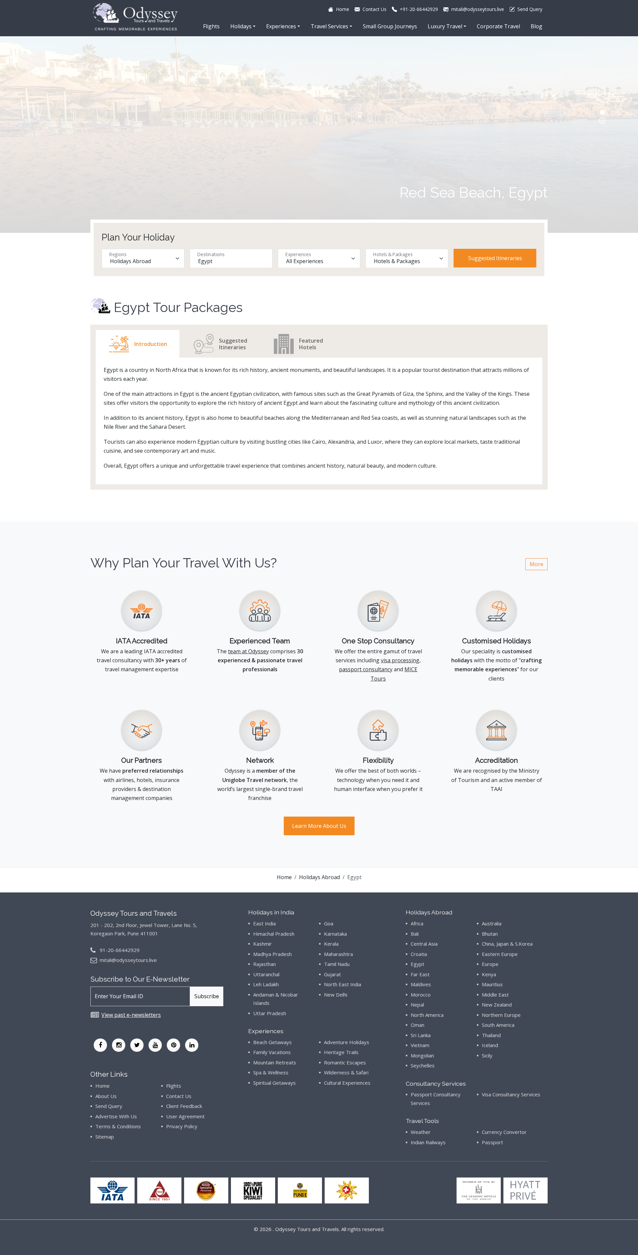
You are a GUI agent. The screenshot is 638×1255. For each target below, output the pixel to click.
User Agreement (185, 1116)
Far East (420, 974)
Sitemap (104, 1136)
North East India (342, 984)
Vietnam (420, 1045)
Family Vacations (272, 1052)
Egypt (417, 964)
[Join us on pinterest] (173, 1045)
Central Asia (424, 943)
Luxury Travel (445, 26)
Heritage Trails (341, 1052)
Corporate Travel (498, 26)
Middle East (495, 994)
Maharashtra (338, 954)
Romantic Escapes (345, 1062)
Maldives (421, 984)
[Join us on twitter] (137, 1045)
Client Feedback (184, 1106)
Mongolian (422, 1055)
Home (284, 877)
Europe (490, 964)
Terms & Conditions (118, 1126)
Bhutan (490, 933)
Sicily (487, 1055)
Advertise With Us (116, 1116)
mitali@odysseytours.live (128, 960)
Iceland (490, 1045)
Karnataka (335, 933)
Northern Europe (501, 1015)
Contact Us (178, 1096)
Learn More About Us (319, 826)
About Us (106, 1096)
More (536, 564)
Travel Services (329, 26)
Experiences (281, 26)
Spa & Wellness (270, 1072)
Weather (421, 1132)
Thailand (491, 1035)
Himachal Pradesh (273, 933)
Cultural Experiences (347, 1082)
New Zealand (497, 1004)
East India (264, 923)
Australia (491, 923)
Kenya (489, 974)
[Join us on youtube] (155, 1045)
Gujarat (332, 974)
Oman (417, 1024)
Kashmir (262, 943)
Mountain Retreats (274, 1062)
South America (498, 1024)
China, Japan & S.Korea (507, 943)
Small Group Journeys (390, 26)
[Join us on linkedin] (191, 1045)
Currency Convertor (504, 1132)
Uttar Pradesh (269, 1013)
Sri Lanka (421, 1035)
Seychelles (423, 1065)
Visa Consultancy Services (511, 1094)
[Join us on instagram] (118, 1045)
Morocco (421, 994)
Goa (328, 923)
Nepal (417, 1004)
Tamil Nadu (337, 964)
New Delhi (335, 994)
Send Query (108, 1106)
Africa (417, 923)
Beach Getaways (272, 1042)
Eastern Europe (500, 954)
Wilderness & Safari (346, 1072)
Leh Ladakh (266, 984)
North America (427, 1015)
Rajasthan (264, 964)
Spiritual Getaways (274, 1082)
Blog (536, 26)
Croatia (419, 954)
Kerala (331, 943)
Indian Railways (428, 1142)
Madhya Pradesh (272, 954)
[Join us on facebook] (100, 1045)
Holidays (241, 26)
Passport (492, 1142)
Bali (415, 933)
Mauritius (492, 984)
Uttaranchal (266, 974)
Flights (211, 26)
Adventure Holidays (346, 1042)
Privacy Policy (181, 1126)
